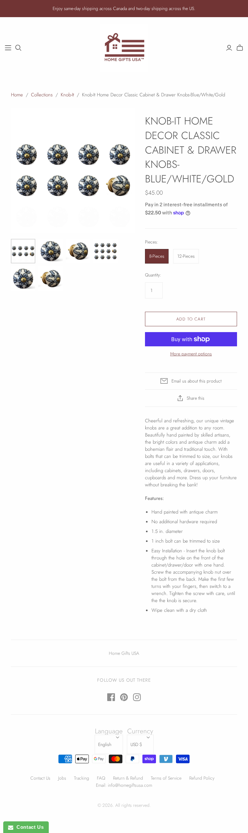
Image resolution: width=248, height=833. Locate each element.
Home (17, 94)
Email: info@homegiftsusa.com (124, 785)
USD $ (136, 744)
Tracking (81, 778)
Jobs (62, 778)
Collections (42, 94)
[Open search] (18, 48)
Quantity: (153, 275)
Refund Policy (201, 778)
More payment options (191, 354)
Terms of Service (166, 778)
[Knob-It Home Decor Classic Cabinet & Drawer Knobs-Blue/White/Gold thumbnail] (23, 251)
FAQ (101, 778)
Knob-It (67, 94)
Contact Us (40, 778)
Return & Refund (128, 778)
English (104, 744)
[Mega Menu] (8, 48)
